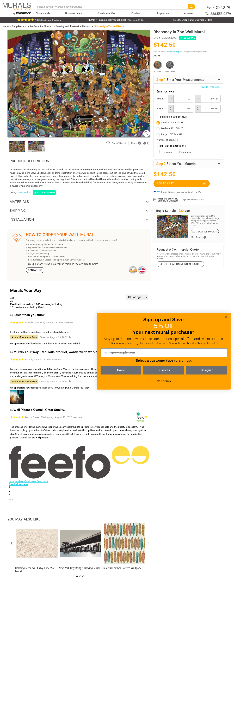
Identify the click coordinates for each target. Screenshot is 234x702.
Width (160, 98)
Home (121, 370)
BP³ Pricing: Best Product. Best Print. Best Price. (116, 19)
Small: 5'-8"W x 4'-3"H (172, 122)
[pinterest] (144, 143)
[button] (11, 543)
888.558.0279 (220, 14)
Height (160, 108)
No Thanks (164, 381)
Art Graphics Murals (40, 26)
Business (164, 370)
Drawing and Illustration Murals (73, 26)
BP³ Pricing (174, 51)
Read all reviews (18, 484)
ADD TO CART (165, 183)
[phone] (207, 13)
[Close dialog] (226, 317)
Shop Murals (19, 26)
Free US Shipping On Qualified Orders (192, 19)
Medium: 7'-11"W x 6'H (172, 128)
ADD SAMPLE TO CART (204, 231)
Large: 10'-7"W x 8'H (171, 134)
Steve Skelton (24, 192)
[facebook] (139, 143)
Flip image (167, 152)
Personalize (185, 152)
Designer (207, 370)
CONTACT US (35, 270)
